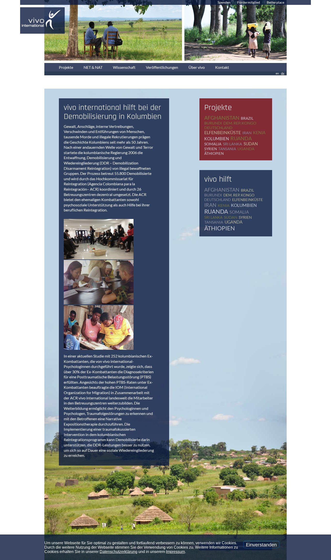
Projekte (66, 67)
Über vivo (197, 67)
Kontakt (222, 67)
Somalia (212, 143)
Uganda (245, 148)
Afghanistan (221, 118)
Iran (247, 132)
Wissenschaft (124, 67)
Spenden (224, 2)
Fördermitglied (248, 2)
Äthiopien (214, 153)
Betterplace (275, 2)
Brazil (247, 118)
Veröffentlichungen (162, 67)
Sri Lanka (232, 143)
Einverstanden (261, 544)
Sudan (251, 143)
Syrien (210, 149)
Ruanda (241, 138)
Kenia (259, 132)
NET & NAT (93, 67)
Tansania (227, 149)
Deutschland (218, 127)
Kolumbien (216, 138)
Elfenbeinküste (222, 132)
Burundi (213, 123)
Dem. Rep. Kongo (239, 123)
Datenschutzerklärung (118, 552)
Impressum (175, 552)
